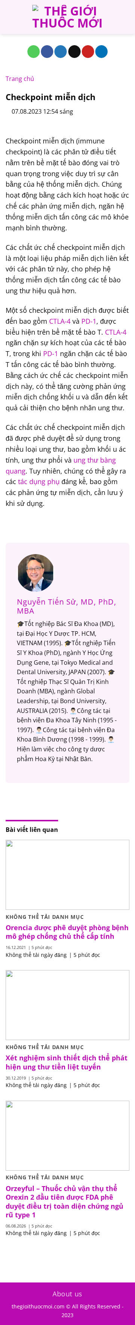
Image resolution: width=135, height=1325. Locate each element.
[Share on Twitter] (60, 51)
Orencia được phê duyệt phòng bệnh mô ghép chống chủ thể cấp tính (67, 932)
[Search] (126, 17)
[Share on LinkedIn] (101, 51)
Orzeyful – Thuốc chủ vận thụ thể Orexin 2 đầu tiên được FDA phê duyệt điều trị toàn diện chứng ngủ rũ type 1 (64, 1201)
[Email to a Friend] (74, 51)
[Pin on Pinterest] (88, 51)
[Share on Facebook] (47, 51)
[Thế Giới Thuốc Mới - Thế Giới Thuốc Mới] (67, 17)
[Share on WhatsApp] (33, 51)
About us (67, 1293)
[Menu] (10, 17)
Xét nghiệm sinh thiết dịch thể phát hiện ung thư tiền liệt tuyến (67, 1062)
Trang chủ (20, 79)
